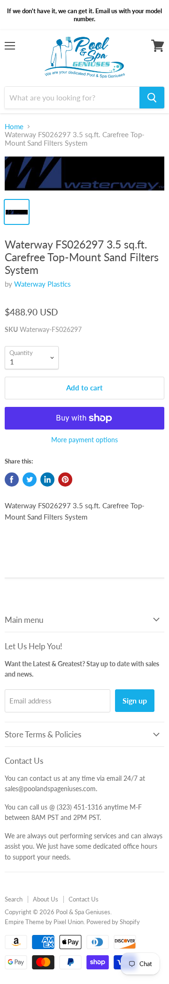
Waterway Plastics (42, 284)
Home (14, 127)
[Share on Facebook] (12, 479)
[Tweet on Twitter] (30, 479)
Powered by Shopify (113, 922)
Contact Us (84, 899)
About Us (45, 899)
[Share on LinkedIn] (47, 479)
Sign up (135, 700)
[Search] (151, 97)
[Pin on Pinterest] (65, 479)
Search (14, 899)
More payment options (84, 440)
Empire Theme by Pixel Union (44, 922)
